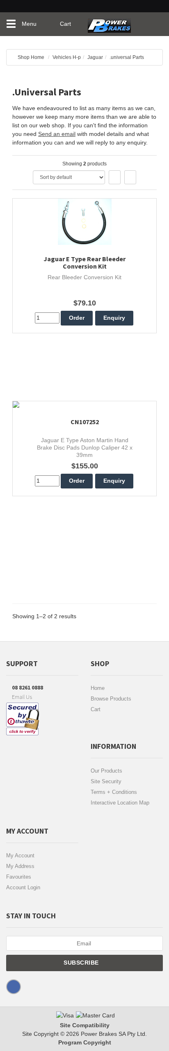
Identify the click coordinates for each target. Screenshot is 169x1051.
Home (98, 688)
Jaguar (95, 57)
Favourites (18, 877)
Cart (95, 709)
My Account (20, 855)
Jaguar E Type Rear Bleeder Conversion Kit (84, 262)
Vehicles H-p (67, 57)
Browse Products (111, 699)
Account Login (23, 887)
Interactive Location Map (120, 803)
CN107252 (85, 422)
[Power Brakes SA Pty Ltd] (109, 22)
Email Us (21, 697)
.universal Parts (127, 57)
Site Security (106, 781)
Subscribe (82, 962)
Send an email (56, 134)
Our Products (106, 771)
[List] (130, 177)
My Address (20, 866)
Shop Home (31, 57)
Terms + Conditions (114, 792)
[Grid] (115, 177)
